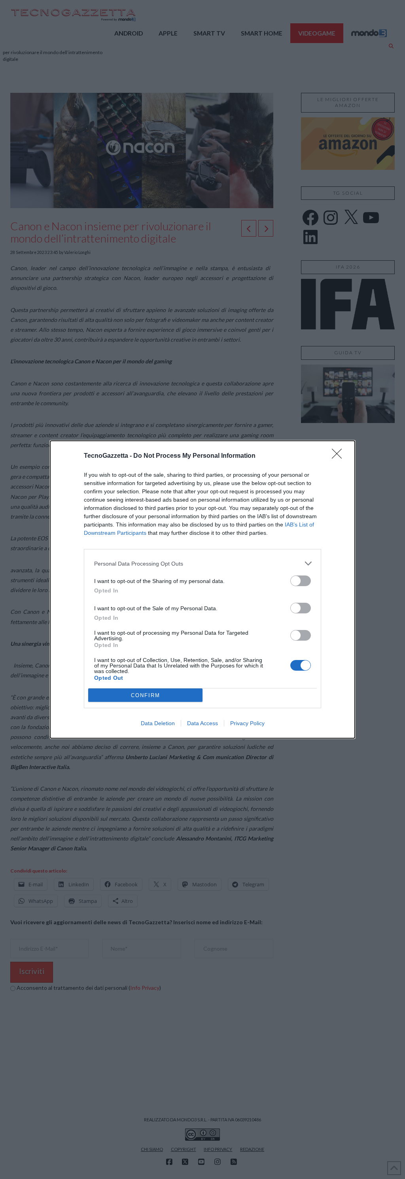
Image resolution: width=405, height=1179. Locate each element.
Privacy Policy (247, 723)
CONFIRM (145, 695)
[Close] (339, 456)
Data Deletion (158, 723)
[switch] (300, 580)
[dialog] (202, 589)
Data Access (202, 723)
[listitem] (202, 563)
